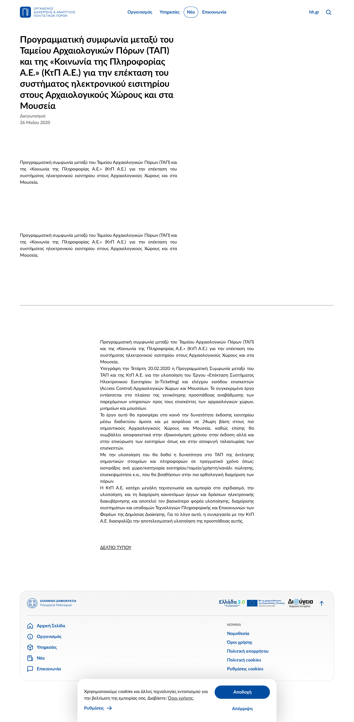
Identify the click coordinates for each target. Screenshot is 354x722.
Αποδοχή (242, 692)
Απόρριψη (242, 709)
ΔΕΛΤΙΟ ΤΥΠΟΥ (115, 547)
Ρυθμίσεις (94, 708)
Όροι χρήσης (180, 698)
